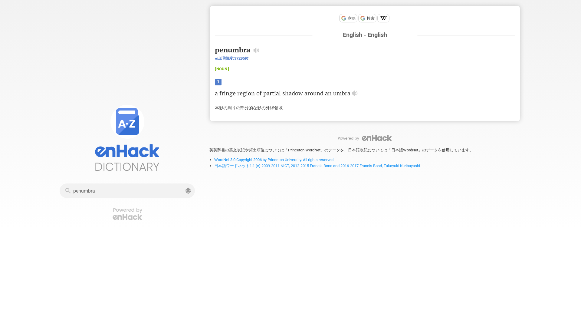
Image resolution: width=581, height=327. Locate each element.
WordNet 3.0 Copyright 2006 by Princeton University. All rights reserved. (274, 159)
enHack (365, 138)
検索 (371, 18)
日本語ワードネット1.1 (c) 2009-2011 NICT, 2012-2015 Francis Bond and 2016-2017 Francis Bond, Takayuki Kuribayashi (317, 166)
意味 (352, 18)
